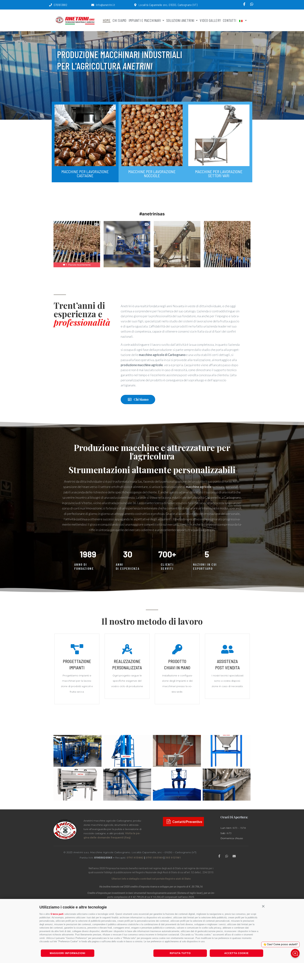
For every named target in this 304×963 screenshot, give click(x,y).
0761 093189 (154, 857)
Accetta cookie (236, 953)
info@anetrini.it (105, 5)
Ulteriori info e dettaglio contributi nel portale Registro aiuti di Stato (151, 878)
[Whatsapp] (252, 4)
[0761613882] (50, 5)
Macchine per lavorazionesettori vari (218, 173)
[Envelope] (234, 856)
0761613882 (60, 5)
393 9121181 (172, 857)
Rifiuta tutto (180, 953)
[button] (263, 906)
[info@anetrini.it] (92, 5)
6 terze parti (57, 914)
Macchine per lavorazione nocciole (152, 173)
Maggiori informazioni (67, 953)
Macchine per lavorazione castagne (85, 173)
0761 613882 (135, 857)
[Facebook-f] (244, 4)
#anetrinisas (152, 213)
